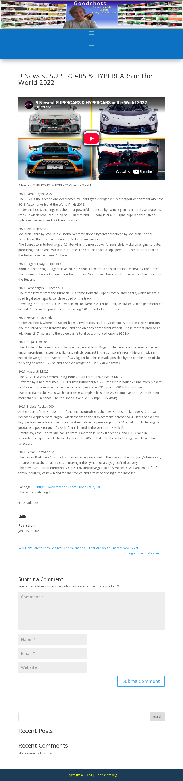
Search (157, 716)
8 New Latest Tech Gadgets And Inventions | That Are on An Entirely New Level (78, 548)
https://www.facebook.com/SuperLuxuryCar (68, 487)
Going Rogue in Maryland (144, 553)
